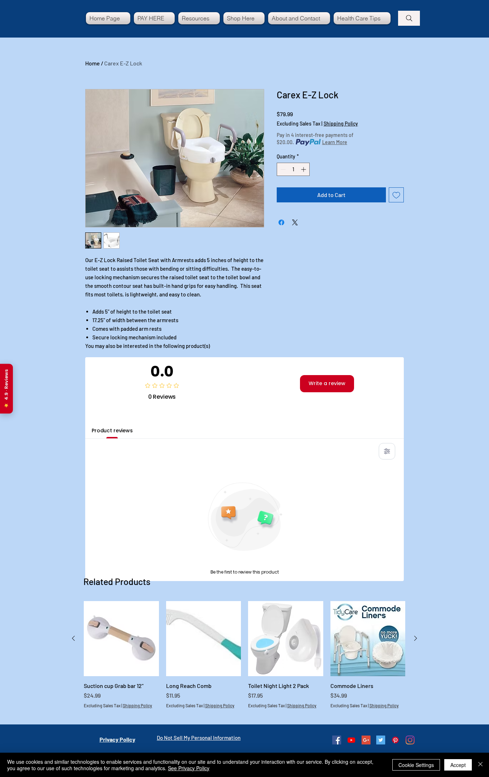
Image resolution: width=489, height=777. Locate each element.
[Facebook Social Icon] (336, 740)
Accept (458, 764)
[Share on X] (295, 222)
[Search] (409, 18)
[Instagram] (410, 740)
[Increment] (304, 169)
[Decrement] (282, 169)
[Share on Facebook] (281, 222)
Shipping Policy (341, 124)
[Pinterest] (395, 740)
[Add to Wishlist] (396, 194)
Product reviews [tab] (112, 430)
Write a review (327, 383)
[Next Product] (415, 638)
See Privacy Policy (188, 768)
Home (92, 63)
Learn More (334, 142)
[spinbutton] (293, 169)
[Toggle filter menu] (387, 451)
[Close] (480, 764)
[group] (244, 659)
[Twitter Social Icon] (380, 740)
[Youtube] (351, 740)
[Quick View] (121, 638)
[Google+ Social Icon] (366, 740)
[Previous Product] (73, 638)
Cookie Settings (416, 764)
